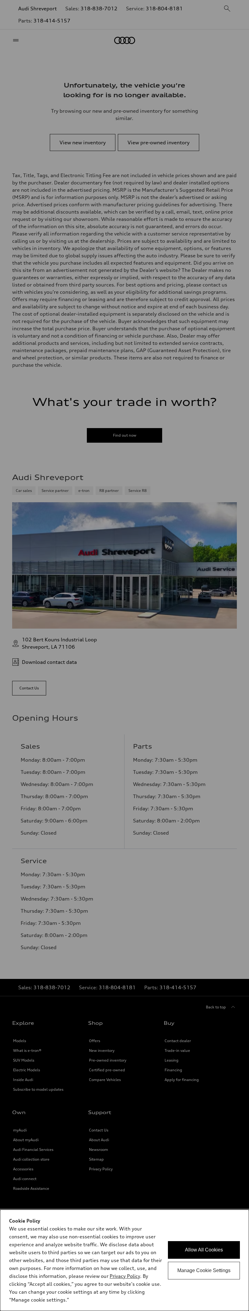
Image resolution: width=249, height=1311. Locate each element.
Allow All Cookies (204, 1249)
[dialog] (124, 1260)
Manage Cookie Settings (203, 1270)
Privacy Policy (125, 1276)
